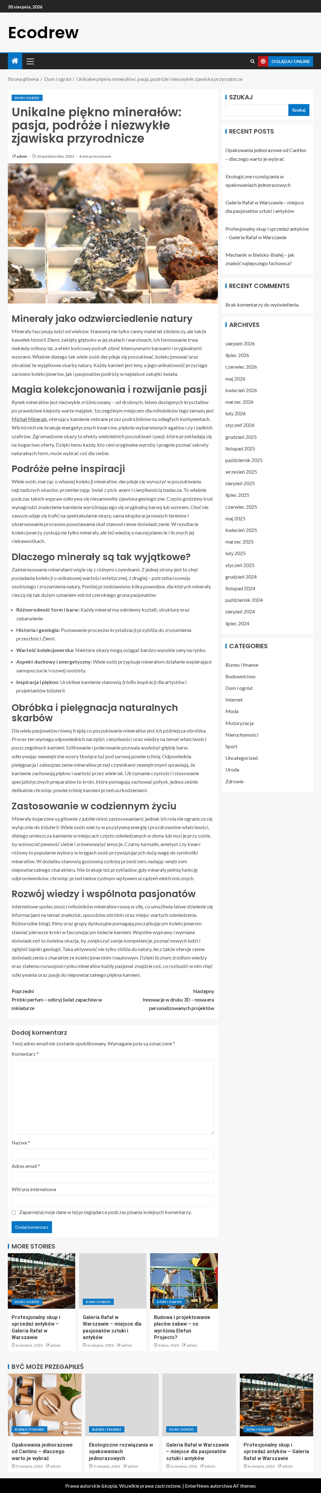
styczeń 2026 (240, 425)
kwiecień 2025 (241, 530)
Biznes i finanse (241, 665)
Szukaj (241, 97)
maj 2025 (235, 518)
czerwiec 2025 (241, 507)
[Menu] (30, 61)
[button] (30, 61)
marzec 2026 (239, 402)
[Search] (252, 61)
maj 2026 (235, 378)
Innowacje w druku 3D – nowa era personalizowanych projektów (178, 999)
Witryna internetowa (34, 1189)
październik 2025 (244, 460)
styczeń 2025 (240, 565)
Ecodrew (43, 32)
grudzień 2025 (241, 437)
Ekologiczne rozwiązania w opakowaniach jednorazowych (121, 1451)
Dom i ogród (27, 98)
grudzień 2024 (241, 577)
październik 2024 (244, 600)
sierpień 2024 (240, 611)
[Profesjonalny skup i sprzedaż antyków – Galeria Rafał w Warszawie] (41, 1281)
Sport (231, 746)
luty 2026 (235, 413)
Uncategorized (241, 758)
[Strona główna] (15, 61)
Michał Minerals (29, 419)
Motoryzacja (239, 723)
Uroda (232, 769)
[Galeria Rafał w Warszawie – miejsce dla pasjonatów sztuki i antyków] (112, 1281)
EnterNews (197, 1486)
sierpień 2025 (240, 483)
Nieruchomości (241, 735)
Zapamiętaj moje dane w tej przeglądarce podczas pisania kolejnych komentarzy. (105, 1212)
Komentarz (25, 1054)
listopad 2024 (240, 588)
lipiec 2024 (237, 623)
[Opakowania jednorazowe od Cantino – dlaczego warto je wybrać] (45, 1405)
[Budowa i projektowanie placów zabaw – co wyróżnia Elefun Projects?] (184, 1281)
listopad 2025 (240, 448)
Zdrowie (234, 781)
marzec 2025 (239, 541)
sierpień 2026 (240, 343)
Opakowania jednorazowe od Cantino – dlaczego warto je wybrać (42, 1451)
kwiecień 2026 (241, 390)
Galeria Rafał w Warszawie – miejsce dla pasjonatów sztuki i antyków (197, 1451)
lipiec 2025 (237, 495)
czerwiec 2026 (241, 367)
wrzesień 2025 (241, 472)
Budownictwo (240, 676)
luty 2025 (235, 553)
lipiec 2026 (237, 355)
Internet (234, 699)
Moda (232, 711)
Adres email (26, 1166)
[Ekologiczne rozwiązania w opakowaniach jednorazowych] (122, 1405)
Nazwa (21, 1142)
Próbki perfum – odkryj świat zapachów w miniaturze (57, 999)
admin (22, 156)
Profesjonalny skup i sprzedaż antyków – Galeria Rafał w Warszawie (276, 1451)
